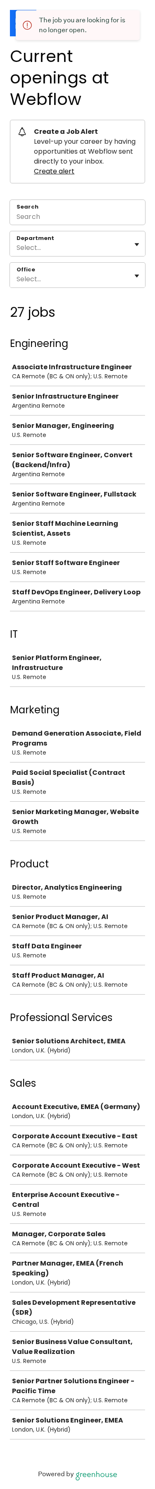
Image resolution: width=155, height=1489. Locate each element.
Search (27, 207)
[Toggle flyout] (137, 244)
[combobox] (17, 247)
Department (35, 238)
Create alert (54, 171)
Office (26, 269)
